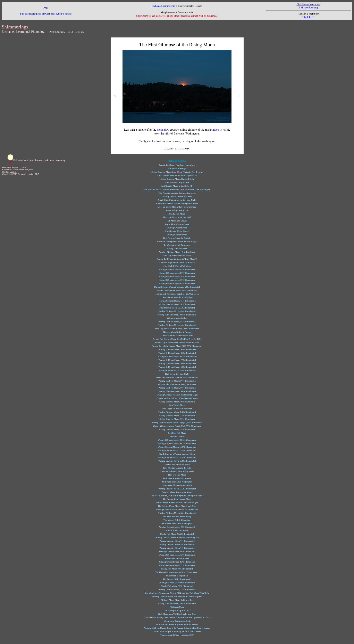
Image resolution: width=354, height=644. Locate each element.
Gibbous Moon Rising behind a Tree (177, 600)
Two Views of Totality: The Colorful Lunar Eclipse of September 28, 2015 (177, 617)
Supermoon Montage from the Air (177, 485)
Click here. (308, 16)
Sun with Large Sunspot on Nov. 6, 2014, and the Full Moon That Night (177, 593)
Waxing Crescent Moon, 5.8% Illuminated (177, 461)
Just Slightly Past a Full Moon (177, 266)
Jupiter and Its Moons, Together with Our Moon (177, 294)
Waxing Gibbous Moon (177, 248)
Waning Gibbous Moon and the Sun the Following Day (177, 596)
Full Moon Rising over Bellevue (177, 478)
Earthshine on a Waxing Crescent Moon (177, 454)
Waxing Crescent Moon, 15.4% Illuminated (177, 450)
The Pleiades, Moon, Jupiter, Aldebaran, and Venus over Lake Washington (177, 189)
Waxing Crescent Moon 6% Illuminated (177, 548)
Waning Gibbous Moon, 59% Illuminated (177, 367)
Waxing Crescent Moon (177, 235)
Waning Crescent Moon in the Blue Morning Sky (177, 537)
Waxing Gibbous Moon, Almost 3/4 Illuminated (177, 509)
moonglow (163, 129)
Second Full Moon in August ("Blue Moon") (177, 259)
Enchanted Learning (15, 31)
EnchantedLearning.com (163, 6)
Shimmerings (15, 26)
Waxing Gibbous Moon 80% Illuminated (177, 583)
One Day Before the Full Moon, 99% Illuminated (177, 329)
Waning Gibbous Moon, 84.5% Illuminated (177, 356)
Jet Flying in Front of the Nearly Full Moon (177, 384)
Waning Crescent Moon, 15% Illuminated (177, 301)
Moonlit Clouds (177, 436)
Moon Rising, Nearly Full (177, 210)
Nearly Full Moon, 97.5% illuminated (177, 534)
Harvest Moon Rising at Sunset (177, 332)
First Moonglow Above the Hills (177, 468)
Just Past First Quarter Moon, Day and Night (177, 242)
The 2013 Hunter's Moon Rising (177, 516)
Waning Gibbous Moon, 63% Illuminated (177, 391)
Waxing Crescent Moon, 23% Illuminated (177, 416)
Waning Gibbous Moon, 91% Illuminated (177, 353)
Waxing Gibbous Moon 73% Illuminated (177, 555)
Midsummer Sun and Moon (177, 558)
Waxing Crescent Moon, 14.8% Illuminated (177, 447)
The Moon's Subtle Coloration (177, 520)
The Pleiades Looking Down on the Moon (177, 193)
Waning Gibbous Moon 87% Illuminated (177, 273)
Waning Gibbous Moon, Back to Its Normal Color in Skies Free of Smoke (177, 628)
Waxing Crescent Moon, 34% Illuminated (177, 429)
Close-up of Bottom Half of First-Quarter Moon (177, 203)
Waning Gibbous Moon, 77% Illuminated (177, 360)
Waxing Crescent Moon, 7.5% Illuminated (177, 489)
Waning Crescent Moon (177, 228)
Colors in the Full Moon (177, 530)
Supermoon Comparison (177, 576)
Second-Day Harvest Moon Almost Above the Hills (177, 342)
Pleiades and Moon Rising (177, 231)
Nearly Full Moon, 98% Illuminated (177, 586)
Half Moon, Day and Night (177, 374)
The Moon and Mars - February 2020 (177, 635)
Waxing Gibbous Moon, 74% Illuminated (177, 590)
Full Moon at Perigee (177, 168)
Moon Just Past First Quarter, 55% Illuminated (177, 377)
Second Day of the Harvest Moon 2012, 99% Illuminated (177, 346)
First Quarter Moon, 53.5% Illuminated (177, 308)
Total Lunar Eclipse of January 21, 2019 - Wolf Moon (177, 631)
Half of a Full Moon (177, 475)
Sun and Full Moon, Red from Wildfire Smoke (177, 624)
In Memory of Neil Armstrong (177, 245)
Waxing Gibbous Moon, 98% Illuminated (177, 388)
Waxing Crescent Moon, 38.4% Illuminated (177, 457)
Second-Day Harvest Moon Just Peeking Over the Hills (177, 339)
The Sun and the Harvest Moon (177, 499)
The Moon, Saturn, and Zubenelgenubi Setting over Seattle (177, 496)
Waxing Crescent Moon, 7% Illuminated (177, 527)
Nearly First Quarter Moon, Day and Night (177, 200)
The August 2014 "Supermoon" (177, 579)
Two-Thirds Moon (177, 405)
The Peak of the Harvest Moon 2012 (177, 335)
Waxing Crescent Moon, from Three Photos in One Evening (177, 172)
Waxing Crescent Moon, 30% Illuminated (177, 304)
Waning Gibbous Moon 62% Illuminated (177, 283)
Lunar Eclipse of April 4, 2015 (177, 610)
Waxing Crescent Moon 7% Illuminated (177, 541)
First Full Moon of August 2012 (177, 217)
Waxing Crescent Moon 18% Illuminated (177, 551)
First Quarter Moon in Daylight (177, 238)
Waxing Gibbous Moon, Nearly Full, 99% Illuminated (177, 426)
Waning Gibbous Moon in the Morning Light (177, 395)
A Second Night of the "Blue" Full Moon (177, 262)
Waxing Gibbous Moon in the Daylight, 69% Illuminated (177, 422)
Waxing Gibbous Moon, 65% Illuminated (177, 311)
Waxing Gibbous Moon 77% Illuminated (177, 565)
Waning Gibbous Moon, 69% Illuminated (177, 363)
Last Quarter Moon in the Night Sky (177, 186)
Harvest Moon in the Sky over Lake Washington (177, 503)
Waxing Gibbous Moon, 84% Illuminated (177, 513)
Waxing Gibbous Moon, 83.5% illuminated (177, 440)
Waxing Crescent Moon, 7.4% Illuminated (177, 412)
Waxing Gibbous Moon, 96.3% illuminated (177, 443)
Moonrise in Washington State (177, 621)
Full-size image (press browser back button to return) (45, 13)
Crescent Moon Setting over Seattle (177, 492)
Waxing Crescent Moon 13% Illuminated (177, 562)
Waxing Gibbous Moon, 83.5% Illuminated (177, 315)
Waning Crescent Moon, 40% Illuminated (177, 370)
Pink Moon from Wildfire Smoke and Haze (177, 614)
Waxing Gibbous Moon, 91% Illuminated (177, 322)
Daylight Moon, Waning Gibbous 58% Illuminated (177, 287)
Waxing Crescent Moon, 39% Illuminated (177, 402)
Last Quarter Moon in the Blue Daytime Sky (177, 175)
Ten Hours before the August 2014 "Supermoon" (177, 572)
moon (215, 129)
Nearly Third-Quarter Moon (177, 224)
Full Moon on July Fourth (177, 182)
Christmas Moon (177, 607)
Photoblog (37, 31)
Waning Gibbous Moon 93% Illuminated (177, 269)
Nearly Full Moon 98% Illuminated (177, 569)
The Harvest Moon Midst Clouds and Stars (177, 506)
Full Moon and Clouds (177, 221)
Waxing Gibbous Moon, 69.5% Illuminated (177, 603)
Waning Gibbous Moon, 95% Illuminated (177, 349)
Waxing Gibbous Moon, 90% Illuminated (177, 381)
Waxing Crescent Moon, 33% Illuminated (177, 419)
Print (45, 7)
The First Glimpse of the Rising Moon (177, 471)
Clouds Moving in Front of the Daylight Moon (177, 398)
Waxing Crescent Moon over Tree (177, 196)
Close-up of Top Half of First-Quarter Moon (177, 207)
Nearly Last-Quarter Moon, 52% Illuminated (177, 290)
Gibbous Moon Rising (177, 318)
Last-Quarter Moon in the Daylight (177, 297)
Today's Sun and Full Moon (177, 464)
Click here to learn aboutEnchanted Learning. (308, 6)
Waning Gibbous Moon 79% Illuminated (177, 276)
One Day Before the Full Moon (177, 255)
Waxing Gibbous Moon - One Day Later (177, 252)
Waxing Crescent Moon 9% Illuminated (177, 544)
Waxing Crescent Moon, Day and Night (177, 179)
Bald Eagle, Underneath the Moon (177, 409)
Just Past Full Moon (177, 433)
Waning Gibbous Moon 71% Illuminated (177, 280)
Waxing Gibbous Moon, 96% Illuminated (177, 325)
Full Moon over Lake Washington (177, 482)
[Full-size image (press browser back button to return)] (10, 163)
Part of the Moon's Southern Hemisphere (177, 165)
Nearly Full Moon (177, 214)
